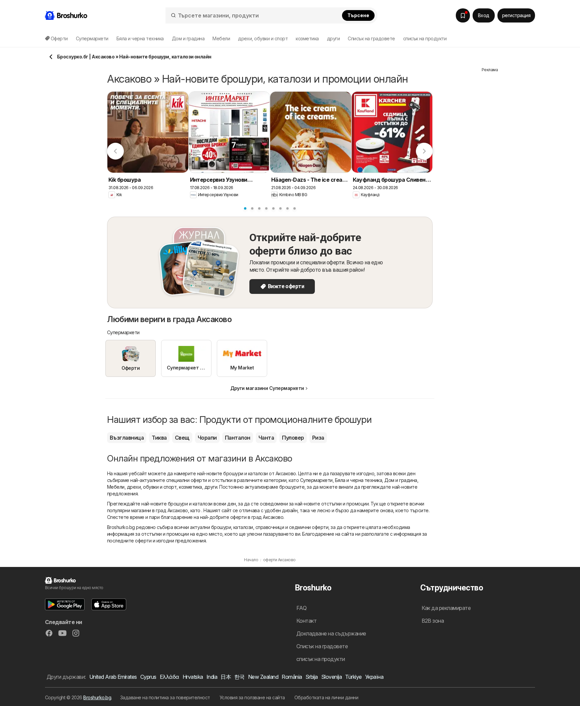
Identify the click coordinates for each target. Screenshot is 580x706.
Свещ (182, 437)
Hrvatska (193, 676)
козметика (190, 487)
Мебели (116, 487)
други (210, 487)
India (211, 676)
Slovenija (331, 676)
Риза (318, 437)
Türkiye (353, 676)
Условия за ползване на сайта (252, 697)
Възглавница (127, 437)
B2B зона (433, 620)
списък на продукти (425, 38)
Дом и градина (400, 480)
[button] (65, 604)
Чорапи (207, 437)
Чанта (266, 437)
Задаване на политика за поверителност (165, 697)
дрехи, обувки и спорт (152, 487)
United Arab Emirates (113, 676)
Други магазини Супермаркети (267, 388)
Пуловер (293, 437)
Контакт (306, 620)
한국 (239, 676)
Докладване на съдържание (331, 633)
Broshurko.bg (97, 697)
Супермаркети (316, 480)
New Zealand (263, 676)
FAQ (301, 608)
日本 (226, 676)
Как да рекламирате (446, 608)
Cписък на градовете (371, 38)
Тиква (159, 437)
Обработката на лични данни (326, 697)
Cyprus (148, 676)
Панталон (237, 437)
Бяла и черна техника (358, 480)
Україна (374, 676)
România (292, 676)
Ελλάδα (169, 676)
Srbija (311, 676)
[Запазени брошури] (463, 15)
